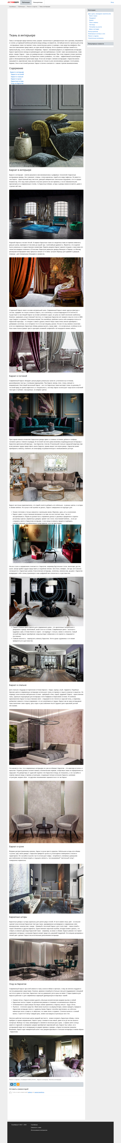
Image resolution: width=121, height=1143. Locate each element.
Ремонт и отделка (93, 36)
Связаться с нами (36, 1127)
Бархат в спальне (17, 77)
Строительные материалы (96, 38)
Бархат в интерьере (17, 72)
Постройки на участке (95, 27)
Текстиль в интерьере (55, 1079)
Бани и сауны (93, 16)
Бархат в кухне (16, 79)
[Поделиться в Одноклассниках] (18, 1084)
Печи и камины (93, 22)
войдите (30, 1092)
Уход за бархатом (17, 83)
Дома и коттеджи (94, 29)
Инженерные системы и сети (96, 33)
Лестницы (92, 24)
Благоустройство (93, 31)
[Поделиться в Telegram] (15, 1084)
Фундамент (92, 18)
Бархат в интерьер (42, 1079)
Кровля (91, 20)
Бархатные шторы (17, 81)
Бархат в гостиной (17, 74)
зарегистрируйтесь (39, 1092)
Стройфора (34, 1124)
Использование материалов (39, 1130)
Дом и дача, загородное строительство (99, 13)
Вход (112, 2)
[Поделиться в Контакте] (11, 1084)
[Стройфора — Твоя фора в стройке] (13, 2)
